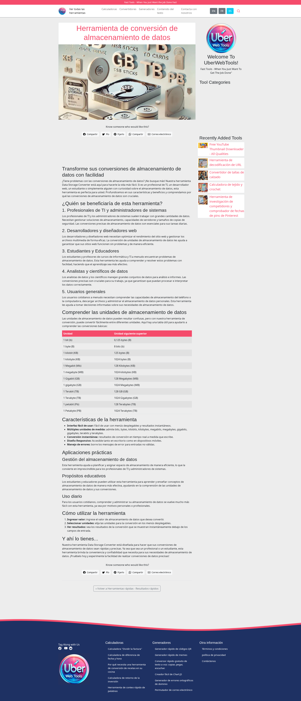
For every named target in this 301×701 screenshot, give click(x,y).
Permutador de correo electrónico (173, 689)
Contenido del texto (165, 11)
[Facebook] (59, 648)
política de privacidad (214, 654)
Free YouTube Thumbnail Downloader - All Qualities (226, 149)
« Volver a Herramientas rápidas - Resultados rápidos (126, 588)
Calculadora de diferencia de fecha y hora (124, 656)
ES (230, 11)
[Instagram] (70, 648)
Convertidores (127, 9)
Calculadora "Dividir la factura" (125, 648)
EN (213, 11)
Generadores (147, 9)
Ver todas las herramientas (77, 11)
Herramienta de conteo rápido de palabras (126, 689)
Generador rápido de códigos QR (173, 648)
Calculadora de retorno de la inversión (124, 679)
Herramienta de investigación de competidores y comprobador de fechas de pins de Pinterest (226, 206)
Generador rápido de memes (171, 654)
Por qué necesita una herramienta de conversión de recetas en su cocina (127, 668)
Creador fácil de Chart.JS (168, 674)
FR (222, 11)
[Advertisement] (127, 154)
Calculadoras (109, 9)
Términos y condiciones (215, 648)
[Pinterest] (62, 648)
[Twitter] (63, 648)
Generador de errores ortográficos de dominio (174, 682)
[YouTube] (66, 648)
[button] (238, 11)
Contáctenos (209, 661)
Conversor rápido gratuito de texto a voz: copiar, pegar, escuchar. (171, 664)
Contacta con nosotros (189, 11)
